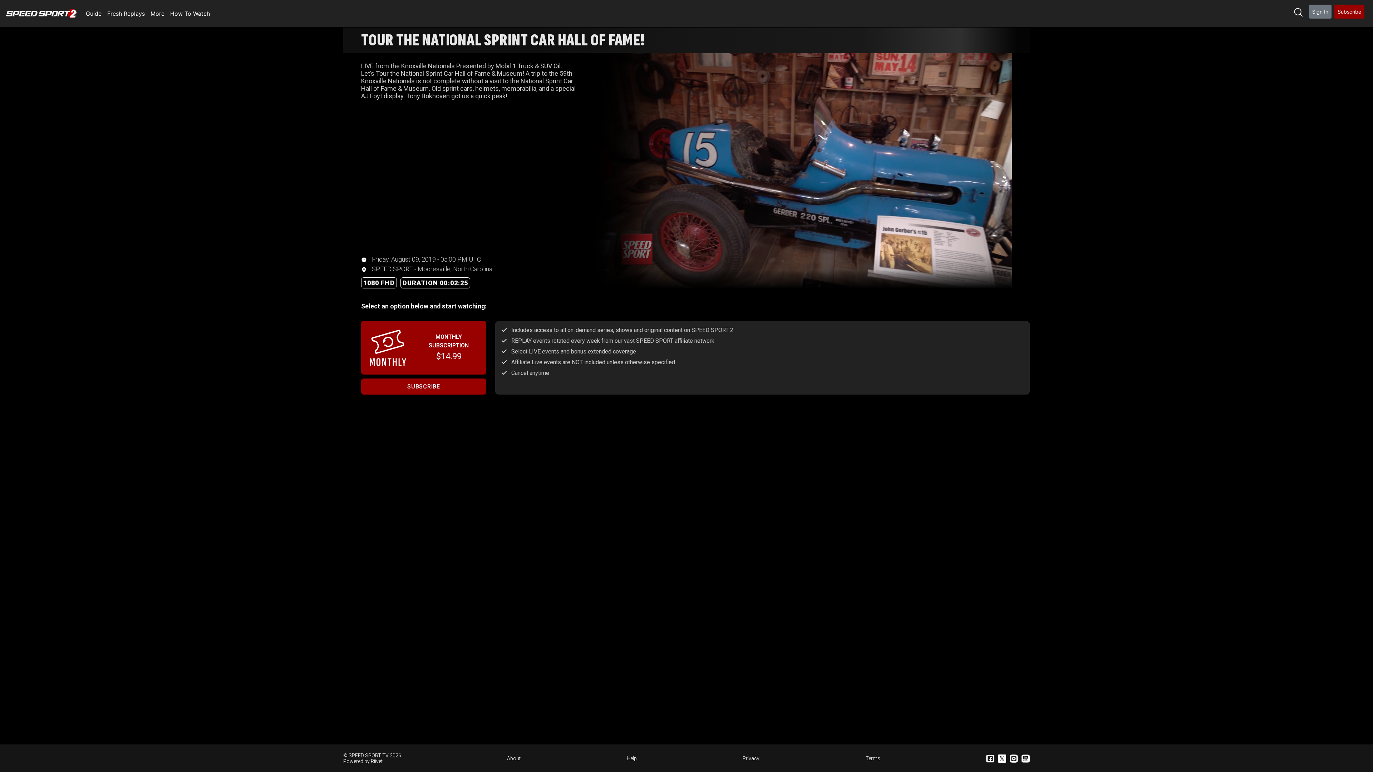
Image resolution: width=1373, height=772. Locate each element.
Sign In (1320, 12)
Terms (873, 758)
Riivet (377, 761)
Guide (94, 13)
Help (632, 758)
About (514, 758)
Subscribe (1349, 12)
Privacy (751, 758)
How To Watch (190, 13)
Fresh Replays (126, 13)
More (157, 13)
